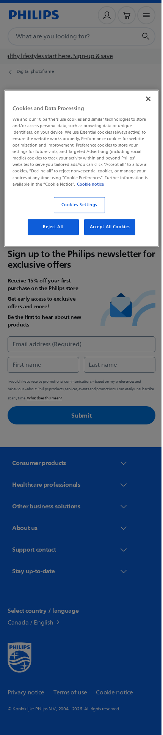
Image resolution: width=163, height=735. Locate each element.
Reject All (50, 232)
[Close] (143, 98)
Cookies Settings (76, 210)
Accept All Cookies (107, 232)
